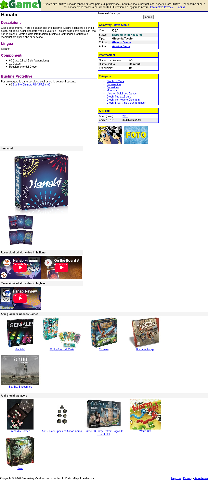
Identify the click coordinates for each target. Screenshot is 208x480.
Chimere (103, 349)
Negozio (176, 478)
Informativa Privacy (161, 7)
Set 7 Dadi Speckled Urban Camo (62, 431)
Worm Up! (145, 431)
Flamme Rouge (145, 349)
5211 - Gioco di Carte (62, 349)
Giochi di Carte (115, 81)
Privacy (187, 478)
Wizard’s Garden (20, 431)
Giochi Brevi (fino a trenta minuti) (126, 102)
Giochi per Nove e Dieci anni (123, 99)
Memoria (112, 90)
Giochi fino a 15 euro (119, 96)
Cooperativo (114, 84)
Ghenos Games (121, 42)
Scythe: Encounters (20, 386)
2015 (125, 116)
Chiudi (181, 7)
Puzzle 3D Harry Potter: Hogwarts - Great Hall (104, 433)
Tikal (20, 468)
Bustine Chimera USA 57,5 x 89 (31, 84)
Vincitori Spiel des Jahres (122, 93)
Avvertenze (201, 478)
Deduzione (113, 87)
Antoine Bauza (121, 46)
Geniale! (20, 349)
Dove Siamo (121, 24)
